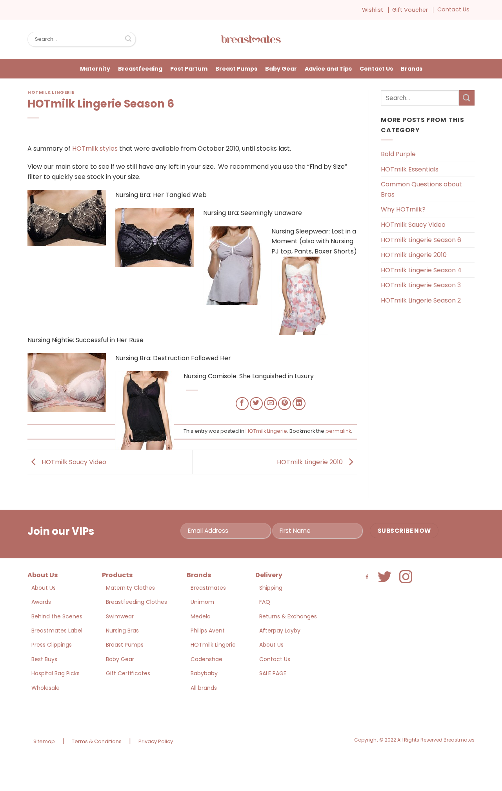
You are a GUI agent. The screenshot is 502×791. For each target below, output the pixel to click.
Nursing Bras (122, 630)
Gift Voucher (410, 10)
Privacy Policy (155, 741)
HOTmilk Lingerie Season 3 (421, 285)
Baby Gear (281, 69)
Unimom (202, 602)
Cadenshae (206, 659)
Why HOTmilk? (403, 209)
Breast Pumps (236, 69)
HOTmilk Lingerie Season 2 (421, 300)
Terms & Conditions (97, 741)
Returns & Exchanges (288, 616)
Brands (411, 69)
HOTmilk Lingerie (51, 92)
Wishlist (372, 10)
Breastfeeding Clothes (136, 602)
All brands (204, 688)
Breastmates (208, 588)
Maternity (95, 69)
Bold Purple (398, 154)
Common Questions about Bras (421, 189)
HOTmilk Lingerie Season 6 (421, 239)
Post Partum (188, 69)
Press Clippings (51, 645)
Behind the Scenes (56, 616)
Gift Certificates (128, 673)
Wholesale (45, 688)
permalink (338, 431)
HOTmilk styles (95, 148)
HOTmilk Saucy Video (73, 461)
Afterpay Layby (279, 630)
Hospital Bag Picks (55, 673)
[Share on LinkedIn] (299, 403)
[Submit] (128, 39)
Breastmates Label (56, 630)
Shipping (270, 588)
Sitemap (44, 741)
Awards (41, 602)
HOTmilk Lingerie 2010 (310, 461)
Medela (201, 616)
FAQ (264, 602)
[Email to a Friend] (270, 403)
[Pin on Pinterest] (284, 403)
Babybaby (204, 673)
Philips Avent (208, 630)
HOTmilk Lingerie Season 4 (421, 270)
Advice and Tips (328, 69)
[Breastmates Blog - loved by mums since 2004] (251, 39)
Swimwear (120, 616)
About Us (43, 588)
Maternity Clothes (130, 588)
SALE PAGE (272, 673)
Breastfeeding (140, 69)
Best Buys (44, 659)
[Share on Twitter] (256, 403)
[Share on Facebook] (242, 403)
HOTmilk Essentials (409, 169)
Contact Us (453, 9)
